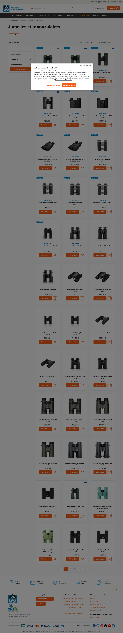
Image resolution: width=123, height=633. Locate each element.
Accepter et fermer (69, 85)
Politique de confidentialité (63, 80)
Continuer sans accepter (85, 65)
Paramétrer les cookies (53, 85)
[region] (62, 76)
